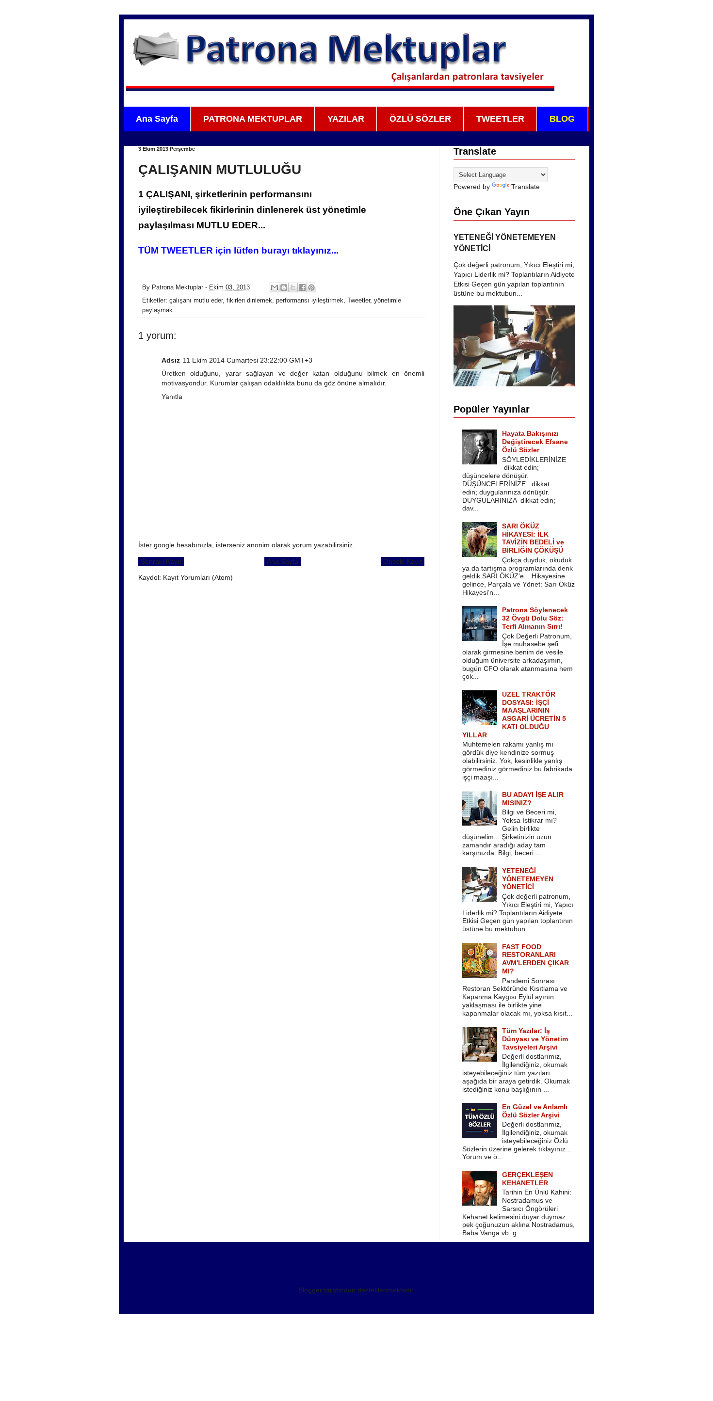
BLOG (562, 119)
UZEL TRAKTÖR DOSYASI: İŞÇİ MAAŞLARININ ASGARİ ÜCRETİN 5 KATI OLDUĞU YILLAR (514, 714)
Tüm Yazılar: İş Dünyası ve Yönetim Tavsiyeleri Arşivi (535, 1039)
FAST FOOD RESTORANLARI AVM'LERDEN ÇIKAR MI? (535, 959)
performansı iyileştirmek (309, 300)
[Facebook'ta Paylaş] (302, 287)
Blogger (310, 1290)
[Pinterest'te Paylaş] (311, 287)
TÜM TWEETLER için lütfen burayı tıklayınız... (238, 250)
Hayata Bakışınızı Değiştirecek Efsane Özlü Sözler (535, 442)
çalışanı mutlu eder (196, 300)
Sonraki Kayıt (161, 561)
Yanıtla (172, 396)
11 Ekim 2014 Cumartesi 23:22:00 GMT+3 (247, 360)
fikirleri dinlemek (249, 300)
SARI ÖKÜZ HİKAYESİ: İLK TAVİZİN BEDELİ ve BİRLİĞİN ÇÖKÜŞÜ (533, 538)
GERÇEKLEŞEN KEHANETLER (527, 1179)
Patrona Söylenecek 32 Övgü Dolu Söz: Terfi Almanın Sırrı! (535, 618)
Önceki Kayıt (402, 561)
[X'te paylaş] (293, 287)
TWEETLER (500, 119)
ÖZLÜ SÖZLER (420, 119)
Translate (525, 187)
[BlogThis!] (284, 287)
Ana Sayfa (157, 119)
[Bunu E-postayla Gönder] (274, 287)
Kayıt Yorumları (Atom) (198, 577)
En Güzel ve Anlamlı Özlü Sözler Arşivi (534, 1111)
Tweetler (358, 300)
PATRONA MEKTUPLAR (252, 119)
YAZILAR (345, 119)
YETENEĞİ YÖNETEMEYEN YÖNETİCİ (527, 879)
